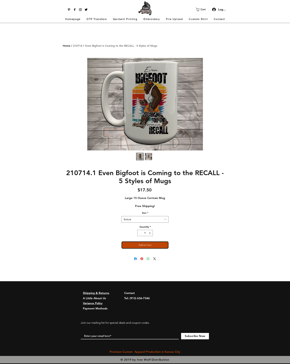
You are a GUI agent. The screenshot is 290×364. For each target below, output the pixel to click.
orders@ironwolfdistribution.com (146, 303)
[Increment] (150, 233)
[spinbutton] (145, 233)
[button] (203, 9)
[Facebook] (75, 9)
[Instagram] (80, 9)
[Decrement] (140, 233)
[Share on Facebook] (135, 259)
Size (145, 212)
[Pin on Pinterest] (142, 259)
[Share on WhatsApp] (148, 259)
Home (66, 45)
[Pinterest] (69, 9)
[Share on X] (155, 259)
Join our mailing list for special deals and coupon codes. (115, 322)
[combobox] (145, 219)
